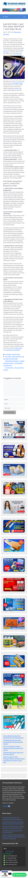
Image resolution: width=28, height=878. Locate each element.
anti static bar (17, 53)
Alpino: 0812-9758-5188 (12, 862)
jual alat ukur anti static (13, 350)
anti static (8, 356)
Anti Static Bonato (17, 83)
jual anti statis (14, 359)
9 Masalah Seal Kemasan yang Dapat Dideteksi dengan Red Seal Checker (13, 742)
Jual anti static (16, 354)
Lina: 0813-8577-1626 (11, 860)
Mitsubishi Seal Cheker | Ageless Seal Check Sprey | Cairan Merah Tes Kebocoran (13, 363)
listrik (16, 88)
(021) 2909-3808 (9, 851)
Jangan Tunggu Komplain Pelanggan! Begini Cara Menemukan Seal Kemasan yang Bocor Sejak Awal (13, 836)
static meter (18, 348)
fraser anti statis (16, 356)
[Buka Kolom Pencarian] (24, 16)
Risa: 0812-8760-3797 (11, 864)
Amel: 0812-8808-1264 (11, 855)
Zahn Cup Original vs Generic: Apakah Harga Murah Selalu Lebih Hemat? (13, 748)
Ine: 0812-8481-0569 (11, 858)
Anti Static (8, 354)
